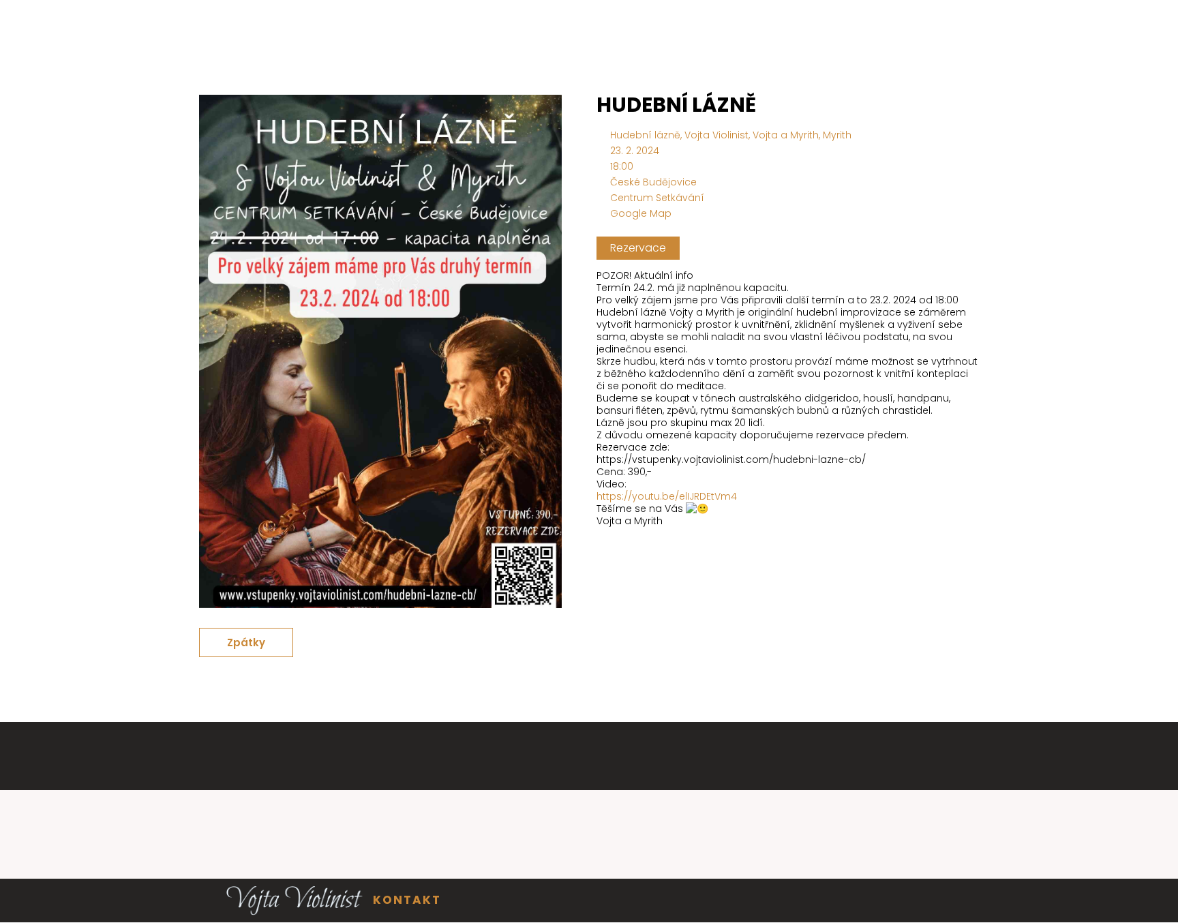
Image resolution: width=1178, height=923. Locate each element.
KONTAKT (407, 900)
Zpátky (246, 642)
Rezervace (638, 248)
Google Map (640, 213)
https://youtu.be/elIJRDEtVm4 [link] (666, 496)
